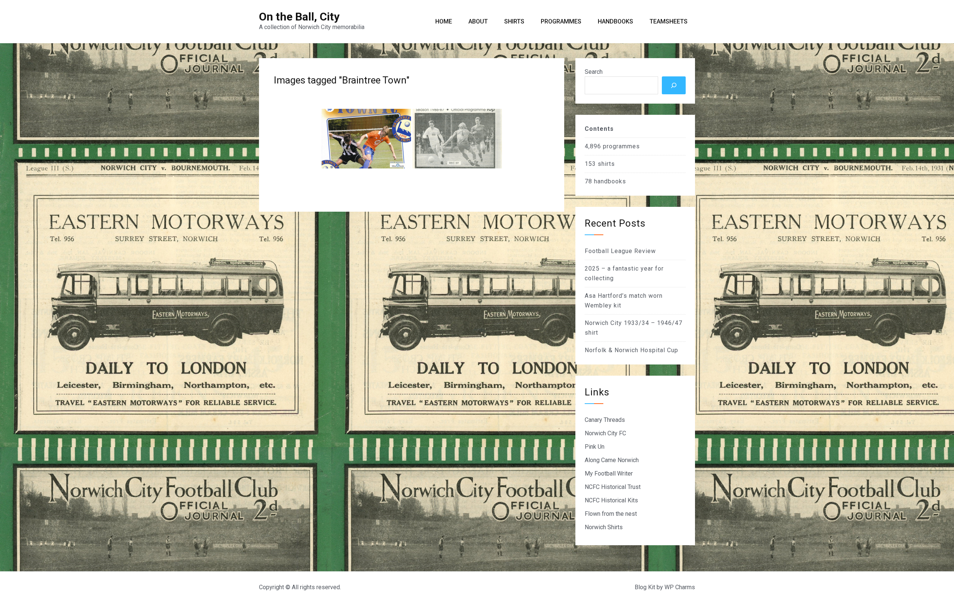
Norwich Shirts (604, 527)
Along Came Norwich (612, 460)
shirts (606, 163)
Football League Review (620, 251)
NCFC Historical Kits (611, 500)
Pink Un (594, 446)
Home (443, 21)
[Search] (674, 85)
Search (594, 71)
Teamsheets (669, 21)
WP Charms (679, 587)
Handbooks (615, 21)
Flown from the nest (611, 513)
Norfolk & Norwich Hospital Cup (631, 350)
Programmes (561, 21)
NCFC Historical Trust (613, 486)
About (478, 21)
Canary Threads (605, 419)
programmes (621, 146)
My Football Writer (609, 473)
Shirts (514, 21)
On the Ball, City (299, 16)
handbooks (610, 181)
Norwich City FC (605, 433)
